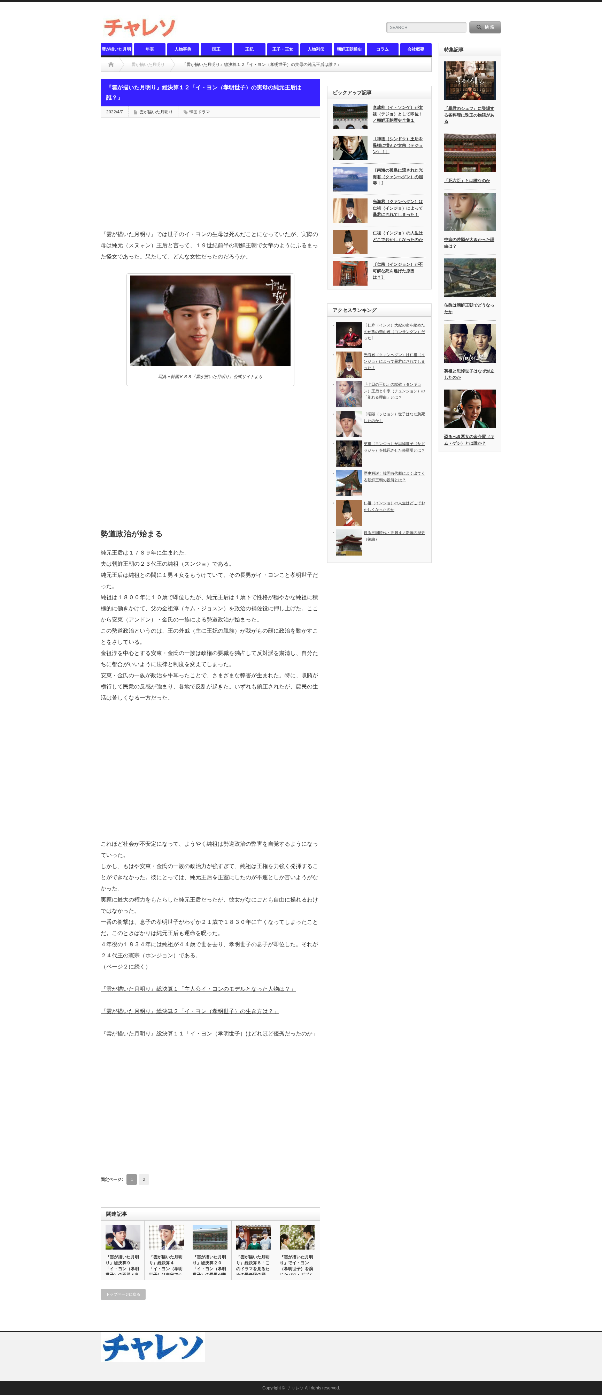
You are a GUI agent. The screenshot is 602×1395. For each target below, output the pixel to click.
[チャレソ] (141, 37)
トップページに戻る (123, 1294)
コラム (382, 49)
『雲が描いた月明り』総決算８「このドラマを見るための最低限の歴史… (253, 1268)
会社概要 (416, 49)
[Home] (111, 64)
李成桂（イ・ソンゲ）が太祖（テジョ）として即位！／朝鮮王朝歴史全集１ (398, 114)
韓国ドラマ (199, 112)
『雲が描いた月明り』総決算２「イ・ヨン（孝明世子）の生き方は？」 (190, 1011)
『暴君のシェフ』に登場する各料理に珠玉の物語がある (469, 115)
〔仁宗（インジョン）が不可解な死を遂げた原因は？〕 (398, 271)
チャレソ (295, 1388)
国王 (216, 49)
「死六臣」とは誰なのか (467, 180)
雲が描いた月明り (116, 51)
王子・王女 (282, 49)
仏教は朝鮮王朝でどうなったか (469, 308)
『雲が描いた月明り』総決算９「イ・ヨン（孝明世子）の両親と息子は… (122, 1268)
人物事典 (183, 49)
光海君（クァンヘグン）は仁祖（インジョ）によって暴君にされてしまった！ (398, 208)
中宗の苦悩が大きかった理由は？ (469, 243)
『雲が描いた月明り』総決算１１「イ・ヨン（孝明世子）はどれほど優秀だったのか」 (209, 1033)
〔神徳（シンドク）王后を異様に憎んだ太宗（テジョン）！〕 (398, 145)
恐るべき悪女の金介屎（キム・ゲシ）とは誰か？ (469, 440)
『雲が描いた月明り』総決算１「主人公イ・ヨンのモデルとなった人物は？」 (198, 989)
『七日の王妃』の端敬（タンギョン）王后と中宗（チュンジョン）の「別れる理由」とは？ (394, 390)
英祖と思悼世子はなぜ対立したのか (469, 374)
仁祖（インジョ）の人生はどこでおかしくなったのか (398, 236)
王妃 (249, 49)
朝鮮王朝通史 (349, 49)
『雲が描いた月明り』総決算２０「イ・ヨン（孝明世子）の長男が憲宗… (209, 1268)
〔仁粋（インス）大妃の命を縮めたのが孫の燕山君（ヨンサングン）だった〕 (394, 331)
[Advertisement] (210, 174)
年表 (150, 49)
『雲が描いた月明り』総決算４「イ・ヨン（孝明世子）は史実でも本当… (166, 1268)
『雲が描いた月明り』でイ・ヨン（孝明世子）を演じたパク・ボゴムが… (296, 1268)
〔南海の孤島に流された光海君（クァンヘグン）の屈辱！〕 (398, 177)
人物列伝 (316, 49)
